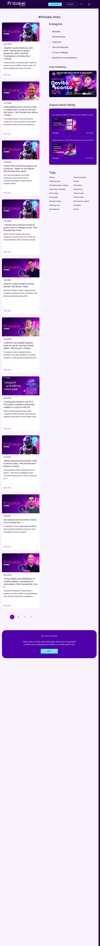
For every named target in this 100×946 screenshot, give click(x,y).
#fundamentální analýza (58, 185)
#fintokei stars (54, 181)
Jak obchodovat (60, 47)
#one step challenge (57, 189)
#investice (78, 185)
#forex (76, 181)
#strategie (53, 197)
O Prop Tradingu (60, 52)
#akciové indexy (80, 177)
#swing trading (55, 201)
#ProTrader (53, 193)
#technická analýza (81, 201)
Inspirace (56, 42)
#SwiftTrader (79, 197)
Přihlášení (70, 4)
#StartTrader (79, 193)
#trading (77, 205)
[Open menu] (89, 4)
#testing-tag (54, 205)
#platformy (78, 189)
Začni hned (55, 4)
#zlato (76, 209)
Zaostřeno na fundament (64, 57)
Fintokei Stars (58, 36)
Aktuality (56, 31)
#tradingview (54, 209)
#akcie (52, 177)
